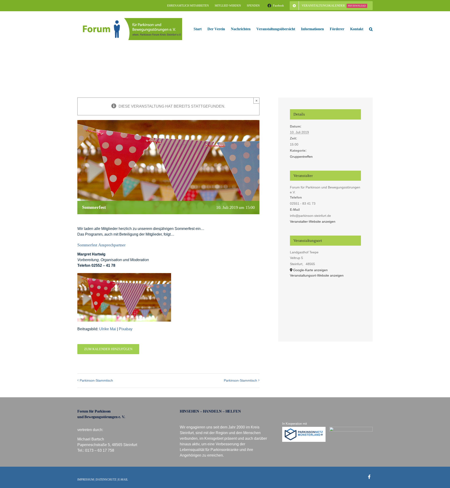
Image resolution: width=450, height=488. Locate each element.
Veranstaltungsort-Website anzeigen (317, 275)
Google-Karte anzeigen (310, 270)
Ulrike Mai (107, 329)
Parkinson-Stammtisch (96, 380)
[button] (371, 29)
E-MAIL (123, 479)
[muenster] (304, 429)
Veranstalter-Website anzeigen (312, 221)
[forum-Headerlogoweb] (129, 20)
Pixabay (125, 329)
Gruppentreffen (301, 156)
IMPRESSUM (85, 479)
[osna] (351, 429)
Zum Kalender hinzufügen (108, 349)
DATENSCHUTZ (106, 479)
